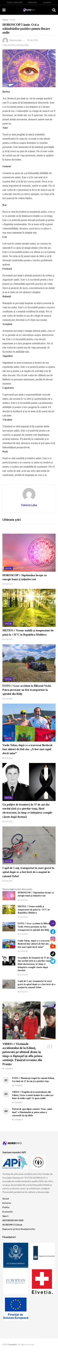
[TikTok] (53, 954)
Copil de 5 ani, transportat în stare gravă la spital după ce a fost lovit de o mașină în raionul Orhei (28, 872)
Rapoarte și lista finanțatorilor (18, 1229)
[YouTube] (53, 946)
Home (5, 20)
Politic (6, 1207)
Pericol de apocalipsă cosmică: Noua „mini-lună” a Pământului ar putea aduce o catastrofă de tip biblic (32, 1112)
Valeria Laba (15, 40)
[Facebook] (53, 931)
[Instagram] (53, 939)
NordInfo (13, 1344)
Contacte (47, 2)
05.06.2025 (32, 40)
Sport (5, 1216)
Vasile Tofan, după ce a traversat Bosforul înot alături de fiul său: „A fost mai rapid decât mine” (27, 749)
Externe (6, 1203)
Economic (7, 1211)
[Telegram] (53, 961)
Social (12, 20)
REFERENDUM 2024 (12, 1220)
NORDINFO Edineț (12, 1224)
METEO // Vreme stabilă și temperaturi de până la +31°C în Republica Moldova (34, 909)
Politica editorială (14, 2)
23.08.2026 (8, 699)
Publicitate (32, 2)
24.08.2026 (8, 584)
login (12, 889)
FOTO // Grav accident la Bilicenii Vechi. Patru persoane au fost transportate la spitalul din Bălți (26, 689)
